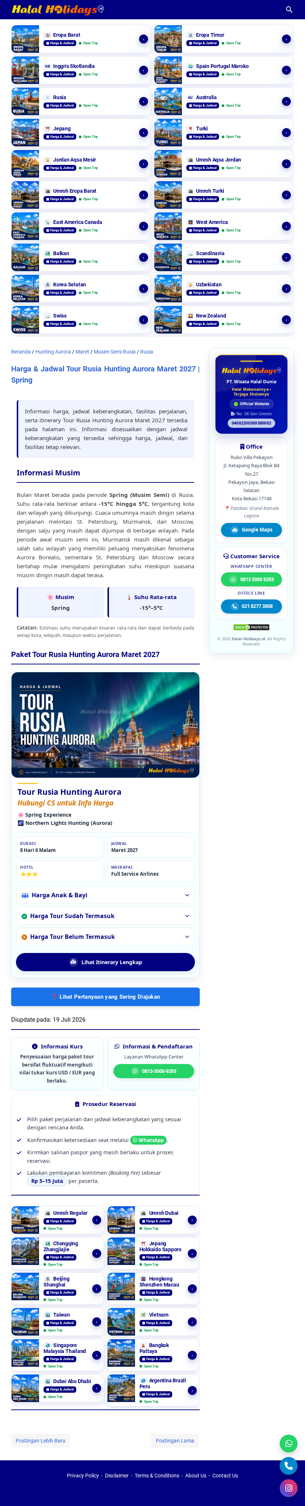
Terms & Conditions (157, 1476)
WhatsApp (151, 1140)
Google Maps (257, 529)
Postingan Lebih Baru (40, 1441)
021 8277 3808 (257, 606)
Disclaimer (117, 1476)
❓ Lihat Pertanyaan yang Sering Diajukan (105, 996)
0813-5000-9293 (159, 1071)
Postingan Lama (175, 1441)
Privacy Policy (83, 1476)
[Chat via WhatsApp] (289, 1444)
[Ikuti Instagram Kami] (289, 1488)
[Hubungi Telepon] (289, 1466)
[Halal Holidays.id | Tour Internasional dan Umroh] (251, 371)
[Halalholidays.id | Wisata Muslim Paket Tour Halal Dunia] (57, 9)
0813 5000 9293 (257, 579)
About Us (195, 1476)
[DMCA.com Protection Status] (251, 629)
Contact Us (225, 1476)
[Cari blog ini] (289, 9)
